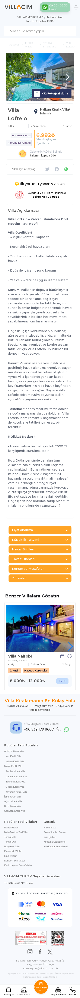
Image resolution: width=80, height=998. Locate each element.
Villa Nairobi (20, 656)
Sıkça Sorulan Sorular (55, 832)
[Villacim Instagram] (30, 951)
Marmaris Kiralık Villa (16, 776)
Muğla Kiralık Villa (13, 766)
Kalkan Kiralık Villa (15, 761)
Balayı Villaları (11, 827)
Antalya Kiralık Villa (14, 751)
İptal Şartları (50, 837)
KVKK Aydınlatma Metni (56, 846)
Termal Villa (10, 837)
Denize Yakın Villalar (14, 860)
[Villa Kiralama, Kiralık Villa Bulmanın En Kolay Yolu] (18, 7)
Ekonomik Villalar (13, 851)
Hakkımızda (50, 827)
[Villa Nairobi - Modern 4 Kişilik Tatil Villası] (40, 628)
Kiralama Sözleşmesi (54, 841)
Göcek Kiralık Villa (15, 786)
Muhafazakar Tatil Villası (16, 832)
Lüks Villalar (10, 856)
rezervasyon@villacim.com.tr (40, 968)
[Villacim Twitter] (50, 951)
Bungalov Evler (12, 846)
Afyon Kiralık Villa (13, 801)
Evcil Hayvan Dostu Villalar (18, 865)
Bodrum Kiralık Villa (15, 781)
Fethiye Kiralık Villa (15, 771)
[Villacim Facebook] (40, 951)
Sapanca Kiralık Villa (14, 811)
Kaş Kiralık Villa (13, 756)
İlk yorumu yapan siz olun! (42, 184)
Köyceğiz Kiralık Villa (16, 792)
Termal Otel (10, 841)
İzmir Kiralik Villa (12, 796)
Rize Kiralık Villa (12, 806)
